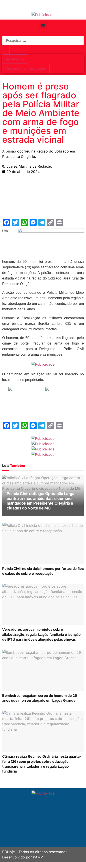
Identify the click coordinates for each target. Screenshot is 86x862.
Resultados (15, 59)
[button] (43, 25)
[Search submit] (6, 49)
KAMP (38, 857)
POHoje (8, 852)
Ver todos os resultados (26, 68)
